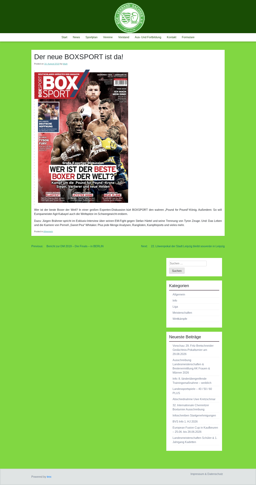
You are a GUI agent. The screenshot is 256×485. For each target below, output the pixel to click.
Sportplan (92, 37)
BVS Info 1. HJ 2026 (185, 421)
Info (175, 300)
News (76, 37)
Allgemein (48, 231)
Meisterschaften (182, 312)
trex (49, 476)
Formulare (188, 37)
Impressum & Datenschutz (207, 474)
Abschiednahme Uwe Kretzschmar (194, 399)
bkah (65, 64)
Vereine (108, 37)
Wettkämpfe (180, 318)
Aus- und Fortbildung (148, 37)
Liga (175, 306)
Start (64, 37)
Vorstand (123, 37)
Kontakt (171, 37)
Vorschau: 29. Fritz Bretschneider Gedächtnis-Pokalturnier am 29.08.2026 (193, 350)
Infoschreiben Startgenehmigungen (194, 415)
